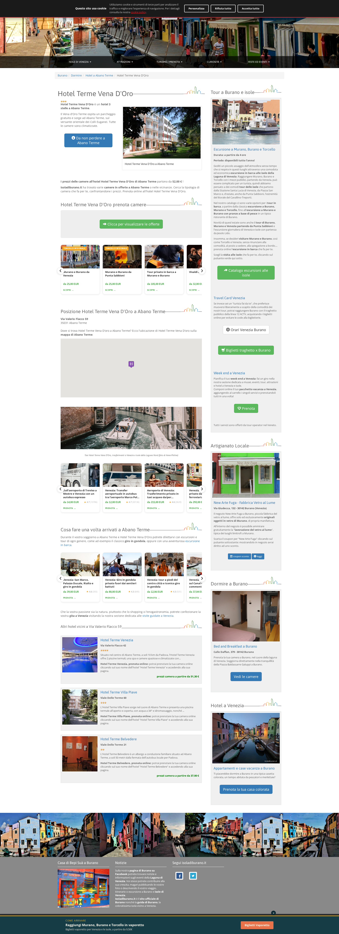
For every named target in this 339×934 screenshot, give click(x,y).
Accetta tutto (250, 8)
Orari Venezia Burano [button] (248, 329)
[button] (131, 364)
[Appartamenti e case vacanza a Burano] (246, 738)
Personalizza (196, 8)
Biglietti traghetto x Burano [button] (248, 350)
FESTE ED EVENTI (258, 61)
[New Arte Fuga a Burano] (246, 475)
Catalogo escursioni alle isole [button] (248, 272)
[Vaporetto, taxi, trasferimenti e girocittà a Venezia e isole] (131, 428)
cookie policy (138, 12)
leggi (259, 556)
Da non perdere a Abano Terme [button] (90, 140)
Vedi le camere (246, 676)
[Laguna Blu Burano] (246, 616)
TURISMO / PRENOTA (168, 61)
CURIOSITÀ (213, 61)
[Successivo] (201, 270)
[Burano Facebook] (179, 876)
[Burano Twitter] (193, 876)
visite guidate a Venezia (157, 616)
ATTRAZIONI (124, 61)
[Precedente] (60, 270)
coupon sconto (240, 556)
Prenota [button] (248, 408)
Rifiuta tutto (223, 8)
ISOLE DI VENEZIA (79, 61)
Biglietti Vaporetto (257, 925)
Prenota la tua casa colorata (246, 789)
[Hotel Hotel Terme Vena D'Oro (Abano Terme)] (162, 133)
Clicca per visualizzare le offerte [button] (133, 224)
